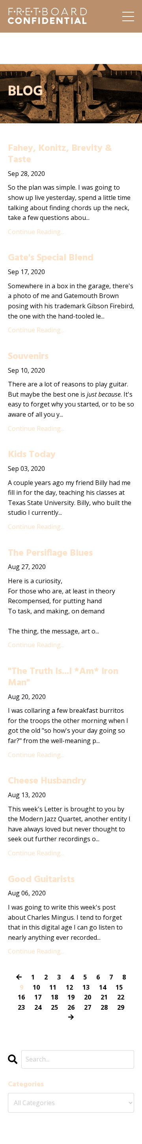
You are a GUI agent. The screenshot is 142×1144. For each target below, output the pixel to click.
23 (21, 1007)
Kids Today (32, 455)
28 (104, 1007)
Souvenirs (28, 356)
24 (37, 1007)
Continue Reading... (36, 231)
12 (69, 987)
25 (54, 1007)
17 (37, 997)
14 (102, 987)
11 (52, 987)
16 (21, 997)
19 (71, 997)
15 (119, 987)
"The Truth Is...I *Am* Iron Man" (63, 677)
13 (86, 987)
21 (104, 997)
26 (71, 1007)
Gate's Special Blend (50, 258)
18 (54, 997)
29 (120, 1007)
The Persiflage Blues (50, 553)
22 (120, 997)
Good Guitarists (41, 880)
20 (87, 997)
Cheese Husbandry (47, 781)
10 (36, 987)
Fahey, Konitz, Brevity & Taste (60, 154)
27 (87, 1007)
